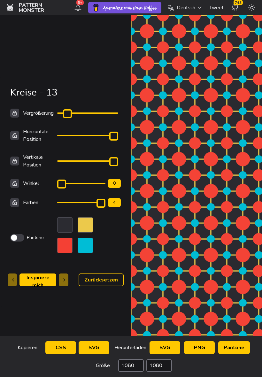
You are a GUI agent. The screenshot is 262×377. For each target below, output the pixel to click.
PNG (199, 347)
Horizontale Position (36, 135)
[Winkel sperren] (14, 183)
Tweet (216, 7)
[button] (184, 8)
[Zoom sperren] (14, 113)
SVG (94, 347)
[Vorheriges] (12, 279)
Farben (30, 202)
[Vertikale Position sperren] (14, 161)
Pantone (234, 347)
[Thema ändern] (252, 8)
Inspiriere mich (38, 280)
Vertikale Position (33, 161)
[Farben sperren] (14, 202)
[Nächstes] (63, 279)
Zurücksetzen (101, 279)
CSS (61, 347)
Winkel (31, 183)
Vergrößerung (38, 113)
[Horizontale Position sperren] (14, 135)
